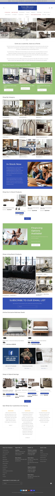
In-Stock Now (5, 450)
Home (41, 450)
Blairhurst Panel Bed (32, 390)
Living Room (6, 117)
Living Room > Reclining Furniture (42, 295)
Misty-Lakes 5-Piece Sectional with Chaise (33, 208)
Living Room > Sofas (41, 274)
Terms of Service (43, 459)
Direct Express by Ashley (8, 470)
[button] (4, 8)
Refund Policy (43, 457)
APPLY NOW (36, 244)
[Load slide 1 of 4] (24, 40)
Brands (41, 452)
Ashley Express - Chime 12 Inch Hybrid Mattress (37, 340)
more (17, 170)
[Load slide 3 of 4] (27, 40)
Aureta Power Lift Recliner (20, 211)
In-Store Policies (43, 455)
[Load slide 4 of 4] (28, 40)
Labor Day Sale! (6, 452)
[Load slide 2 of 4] (25, 40)
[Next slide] (31, 40)
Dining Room (22, 117)
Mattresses (5, 137)
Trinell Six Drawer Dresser (45, 390)
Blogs (4, 474)
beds (16, 168)
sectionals (12, 168)
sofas (9, 168)
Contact (4, 476)
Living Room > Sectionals (9, 295)
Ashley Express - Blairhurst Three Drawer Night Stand (8, 391)
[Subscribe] (36, 306)
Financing (5, 472)
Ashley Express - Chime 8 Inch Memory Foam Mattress (13, 340)
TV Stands (5, 465)
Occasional (39, 156)
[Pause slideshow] (34, 40)
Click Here (10, 368)
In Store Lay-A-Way (44, 453)
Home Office (6, 156)
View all (27, 218)
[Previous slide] (21, 40)
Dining (4, 455)
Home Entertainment (41, 137)
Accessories (22, 137)
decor (19, 168)
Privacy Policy (43, 461)
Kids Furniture (23, 156)
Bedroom (38, 117)
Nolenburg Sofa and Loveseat (8, 207)
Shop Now (8, 89)
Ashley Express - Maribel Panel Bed (21, 391)
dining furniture (10, 170)
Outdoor (4, 469)
